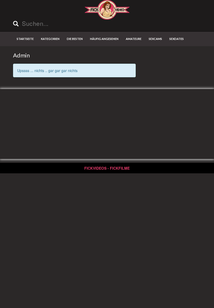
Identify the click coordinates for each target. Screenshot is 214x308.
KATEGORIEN (50, 38)
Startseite (25, 38)
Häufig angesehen (104, 38)
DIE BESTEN (75, 38)
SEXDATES (176, 38)
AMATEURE (133, 38)
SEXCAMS (155, 38)
